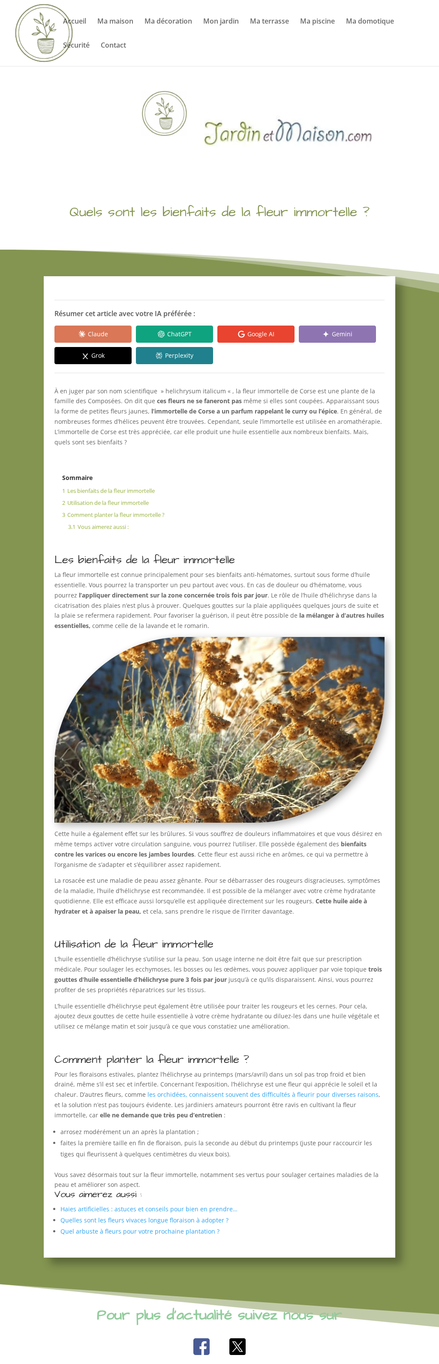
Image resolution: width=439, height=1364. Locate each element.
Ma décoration (168, 22)
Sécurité (76, 46)
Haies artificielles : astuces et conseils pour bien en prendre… (149, 1209)
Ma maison (115, 22)
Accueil (74, 22)
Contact (113, 46)
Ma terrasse (269, 22)
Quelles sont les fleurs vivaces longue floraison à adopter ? (144, 1220)
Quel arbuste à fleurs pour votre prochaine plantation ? (140, 1231)
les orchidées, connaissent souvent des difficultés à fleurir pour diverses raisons (262, 1094)
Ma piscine (317, 22)
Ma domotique (370, 22)
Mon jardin (221, 22)
